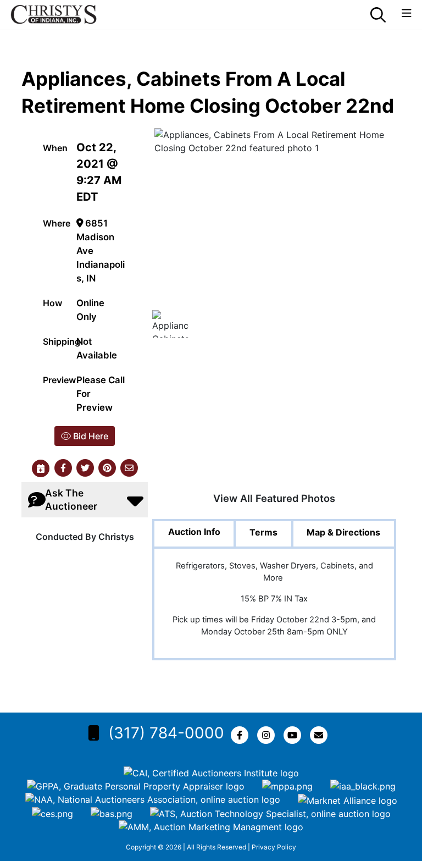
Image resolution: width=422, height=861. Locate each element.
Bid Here (89, 435)
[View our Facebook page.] (242, 735)
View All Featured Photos (274, 498)
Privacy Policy (274, 847)
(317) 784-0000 (166, 733)
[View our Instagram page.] (268, 735)
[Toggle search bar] (378, 15)
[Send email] (129, 468)
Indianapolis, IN (100, 271)
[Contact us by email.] (321, 735)
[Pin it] (107, 468)
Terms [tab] (263, 532)
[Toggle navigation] (406, 13)
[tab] (194, 535)
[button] (63, 468)
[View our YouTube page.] (294, 735)
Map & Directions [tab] (343, 532)
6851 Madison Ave (95, 237)
